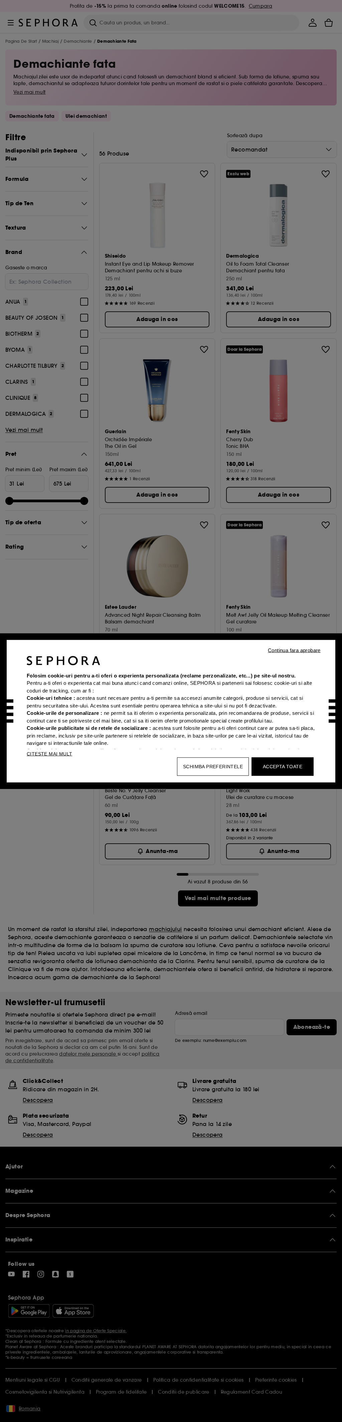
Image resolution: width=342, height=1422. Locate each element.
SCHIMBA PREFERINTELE (213, 766)
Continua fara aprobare (294, 650)
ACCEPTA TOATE (282, 766)
